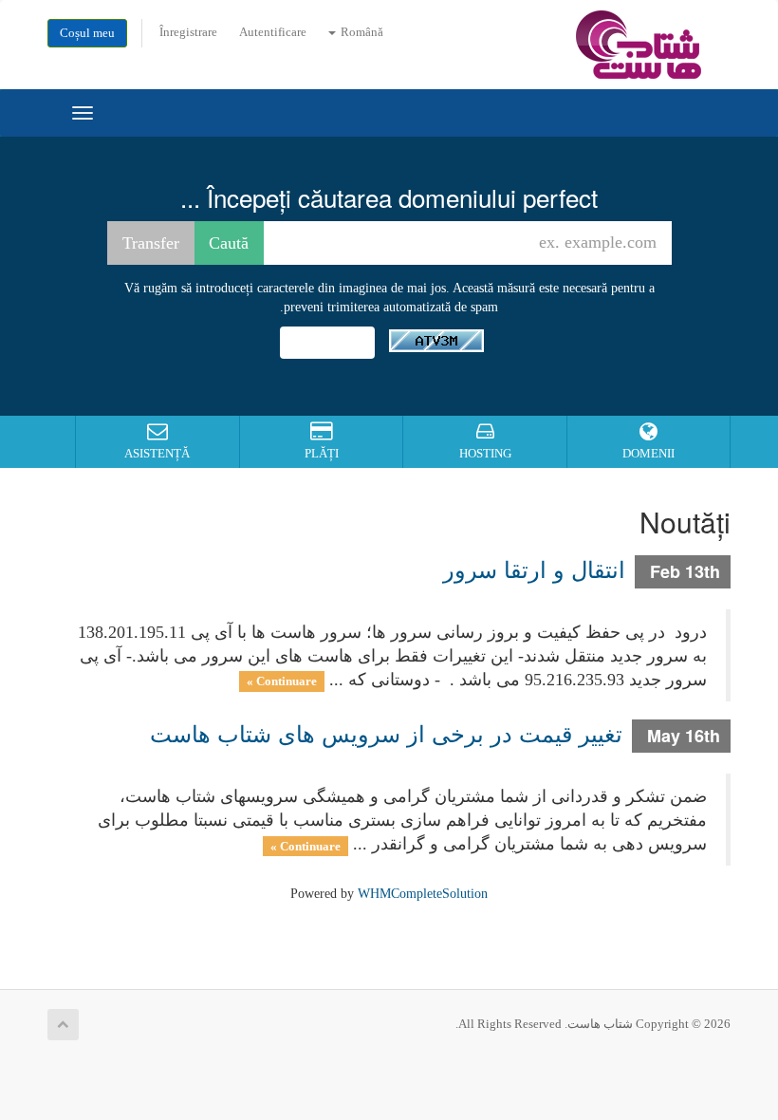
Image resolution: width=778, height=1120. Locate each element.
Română (360, 32)
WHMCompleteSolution (423, 894)
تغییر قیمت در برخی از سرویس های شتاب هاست (386, 732)
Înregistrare (188, 32)
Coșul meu (87, 33)
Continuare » (282, 681)
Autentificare (272, 32)
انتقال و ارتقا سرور (534, 568)
